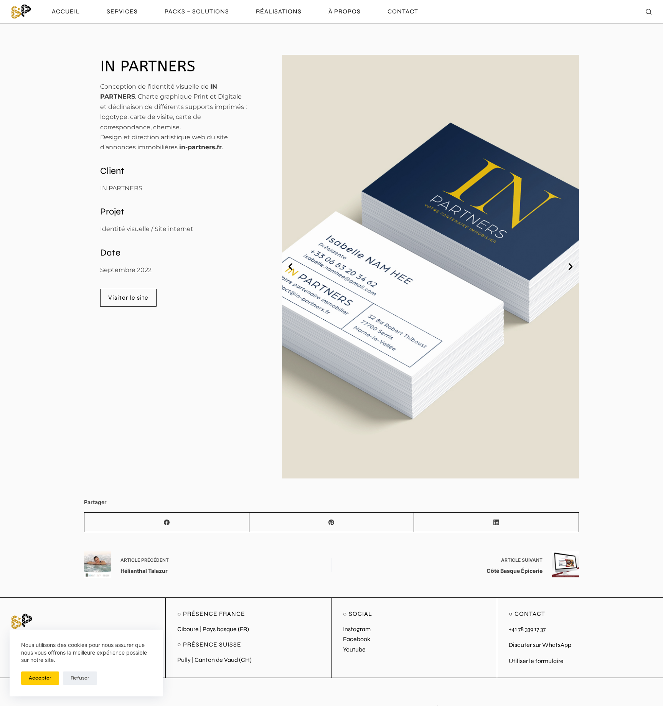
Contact (403, 11)
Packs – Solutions (197, 11)
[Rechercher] (648, 12)
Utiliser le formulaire (536, 661)
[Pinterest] (331, 522)
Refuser (80, 678)
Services (122, 11)
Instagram (357, 629)
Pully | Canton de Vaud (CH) (214, 659)
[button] (290, 266)
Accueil (66, 11)
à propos (344, 11)
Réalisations (279, 11)
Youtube (354, 649)
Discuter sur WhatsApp (540, 644)
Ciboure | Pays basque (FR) (213, 629)
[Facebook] (166, 522)
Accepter (40, 678)
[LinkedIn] (496, 522)
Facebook (356, 639)
